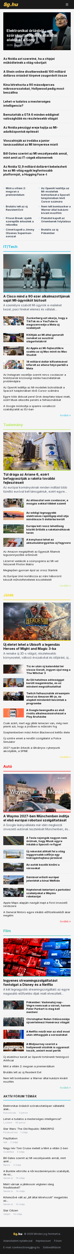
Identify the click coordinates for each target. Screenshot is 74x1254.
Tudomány (13, 425)
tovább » (65, 415)
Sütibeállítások (52, 1247)
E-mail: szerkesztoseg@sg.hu (21, 1247)
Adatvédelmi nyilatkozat (17, 1240)
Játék (8, 595)
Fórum (58, 1240)
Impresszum (43, 1240)
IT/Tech (10, 246)
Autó (7, 766)
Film (7, 931)
